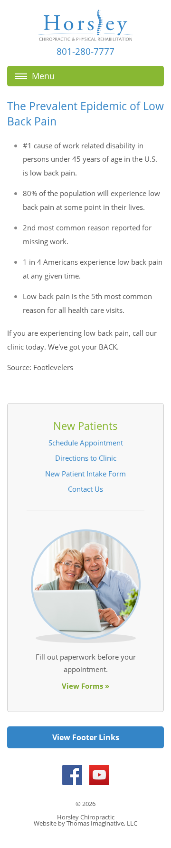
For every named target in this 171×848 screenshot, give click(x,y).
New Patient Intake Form (85, 473)
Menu (43, 76)
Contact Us (85, 489)
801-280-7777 (85, 51)
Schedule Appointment (85, 442)
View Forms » (85, 686)
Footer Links (95, 737)
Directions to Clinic (85, 458)
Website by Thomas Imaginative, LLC (85, 823)
